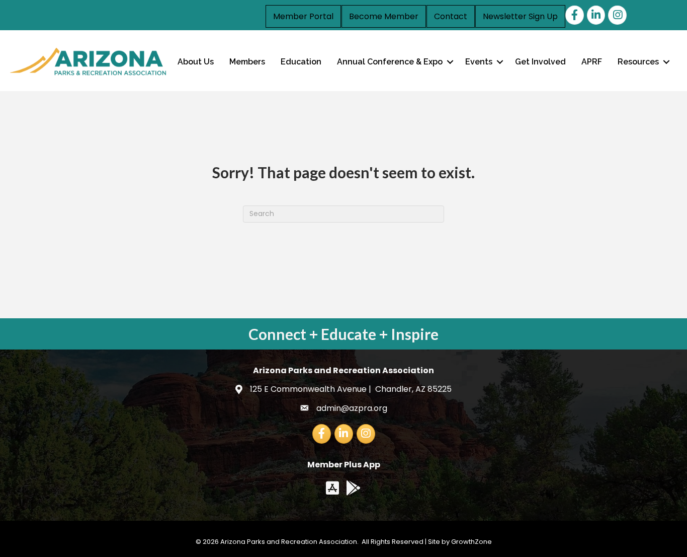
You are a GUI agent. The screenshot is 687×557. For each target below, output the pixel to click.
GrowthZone (471, 541)
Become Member (383, 16)
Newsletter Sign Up (520, 16)
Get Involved (540, 61)
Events (478, 61)
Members (247, 61)
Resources (638, 61)
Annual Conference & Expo (390, 61)
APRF (591, 61)
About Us (196, 61)
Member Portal (303, 16)
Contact (450, 16)
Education (301, 61)
